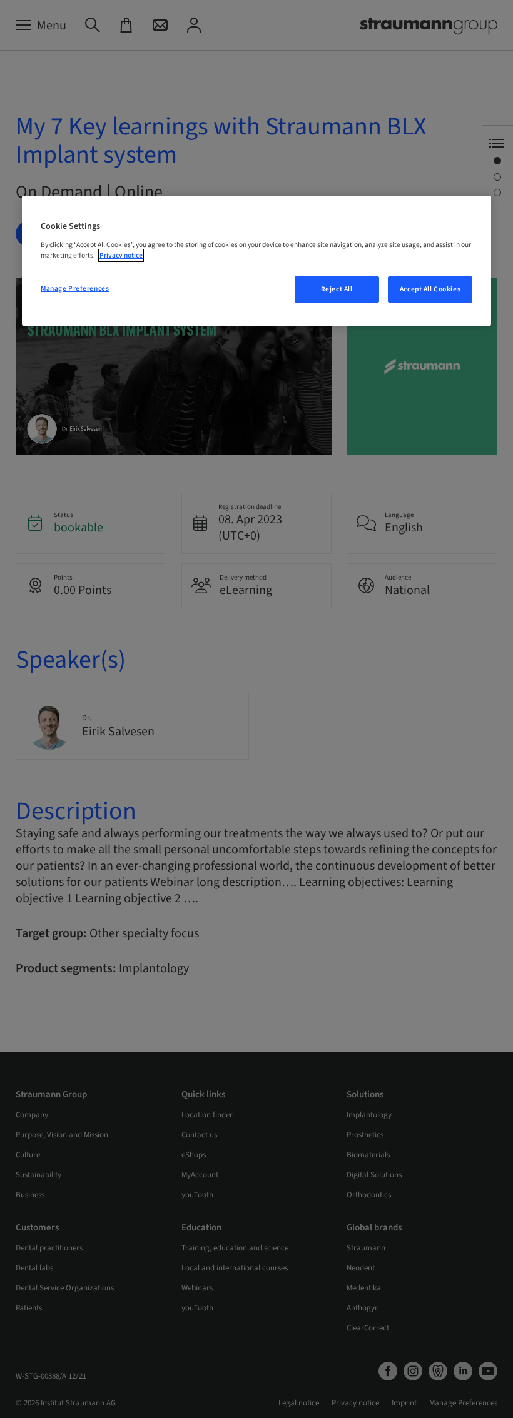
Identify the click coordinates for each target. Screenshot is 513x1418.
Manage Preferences (75, 288)
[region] (256, 261)
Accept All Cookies (430, 289)
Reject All (337, 289)
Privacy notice (121, 255)
